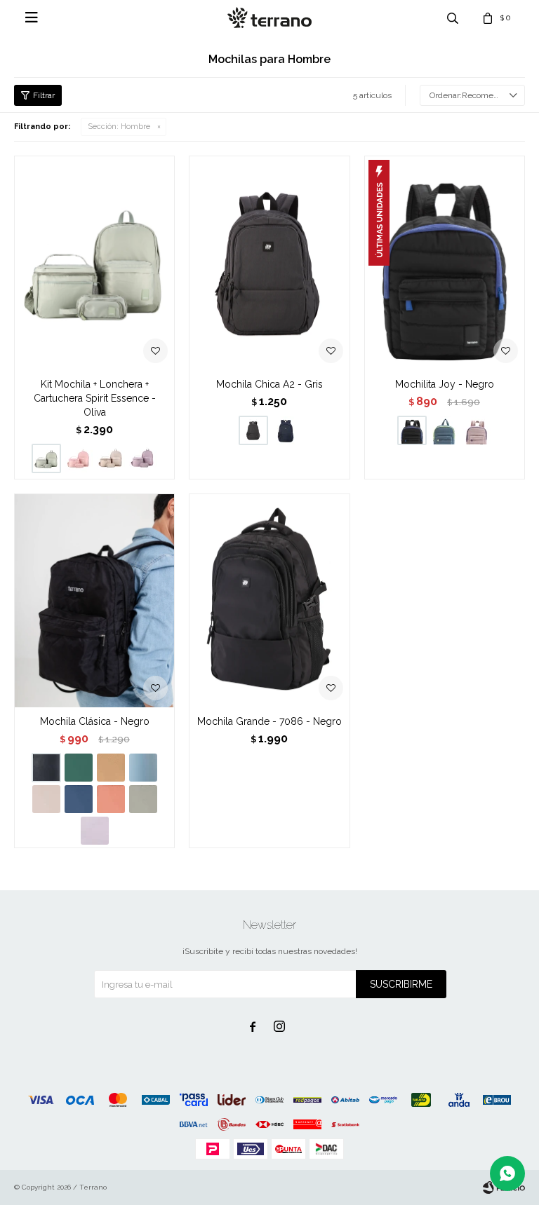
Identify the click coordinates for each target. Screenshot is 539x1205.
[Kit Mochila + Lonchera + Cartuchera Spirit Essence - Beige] (111, 458)
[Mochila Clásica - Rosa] (46, 799)
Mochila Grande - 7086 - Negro (269, 721)
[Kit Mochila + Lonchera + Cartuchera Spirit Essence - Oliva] (94, 263)
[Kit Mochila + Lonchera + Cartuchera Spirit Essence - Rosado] (79, 458)
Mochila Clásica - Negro (94, 721)
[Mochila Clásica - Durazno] (111, 799)
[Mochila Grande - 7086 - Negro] (269, 600)
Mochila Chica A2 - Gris (269, 384)
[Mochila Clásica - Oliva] (143, 799)
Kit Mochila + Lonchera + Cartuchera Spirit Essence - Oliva (95, 398)
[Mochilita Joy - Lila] (477, 430)
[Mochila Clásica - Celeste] (143, 768)
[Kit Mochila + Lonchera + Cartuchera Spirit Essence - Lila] (143, 458)
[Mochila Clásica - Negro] (94, 600)
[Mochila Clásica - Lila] (95, 831)
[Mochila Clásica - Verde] (79, 768)
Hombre (119, 126)
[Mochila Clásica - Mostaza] (111, 768)
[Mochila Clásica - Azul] (79, 799)
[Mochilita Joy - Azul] (444, 430)
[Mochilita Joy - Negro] (444, 263)
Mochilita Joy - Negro (444, 384)
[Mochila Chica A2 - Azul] (286, 430)
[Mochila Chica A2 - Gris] (269, 263)
